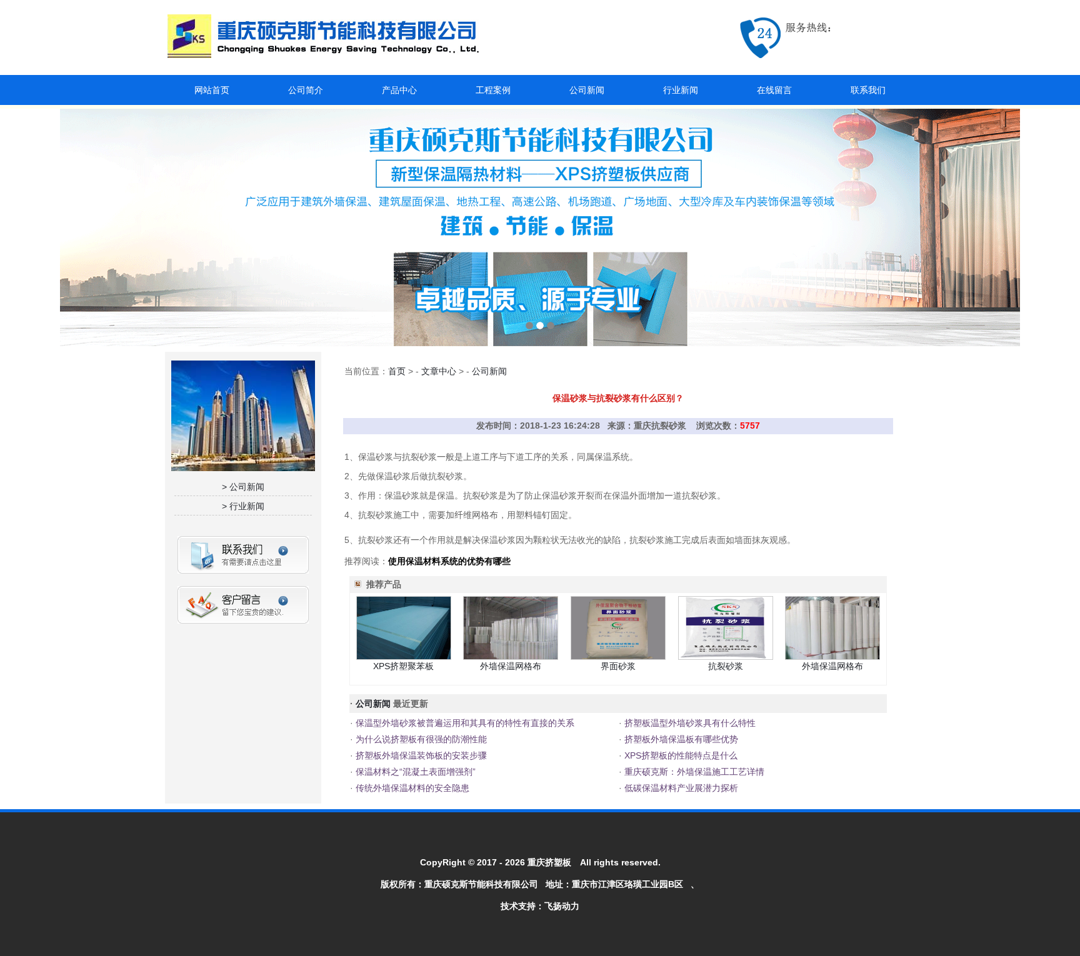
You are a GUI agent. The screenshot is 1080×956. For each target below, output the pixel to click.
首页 (397, 371)
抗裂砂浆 (725, 666)
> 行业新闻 (243, 506)
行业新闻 (680, 90)
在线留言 (774, 90)
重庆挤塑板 (549, 862)
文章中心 (438, 371)
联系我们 (868, 90)
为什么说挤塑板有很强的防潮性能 (420, 739)
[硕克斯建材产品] (540, 227)
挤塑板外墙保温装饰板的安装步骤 (420, 755)
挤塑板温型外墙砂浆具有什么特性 (689, 723)
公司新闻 (586, 90)
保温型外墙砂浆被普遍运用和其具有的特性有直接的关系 (463, 723)
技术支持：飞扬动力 (540, 906)
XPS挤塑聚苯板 (403, 666)
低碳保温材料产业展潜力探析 (680, 788)
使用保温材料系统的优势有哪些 (449, 561)
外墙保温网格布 (510, 666)
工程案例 (493, 90)
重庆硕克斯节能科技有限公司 (481, 884)
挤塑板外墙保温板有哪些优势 (680, 739)
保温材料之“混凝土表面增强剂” (414, 772)
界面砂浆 (618, 666)
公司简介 (305, 90)
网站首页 (211, 90)
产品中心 (399, 90)
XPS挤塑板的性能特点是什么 (680, 755)
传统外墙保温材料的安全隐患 (411, 788)
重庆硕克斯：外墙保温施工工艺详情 (693, 772)
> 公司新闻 (243, 487)
